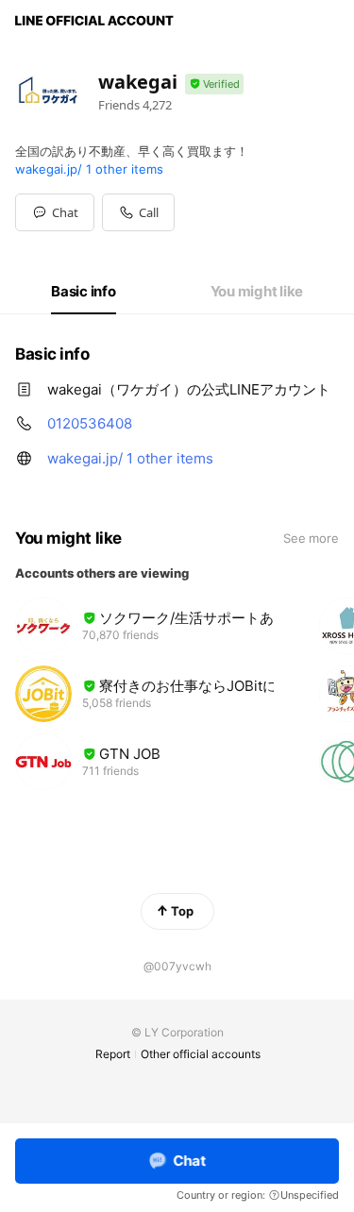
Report (112, 1054)
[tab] (83, 291)
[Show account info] (214, 84)
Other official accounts (201, 1054)
